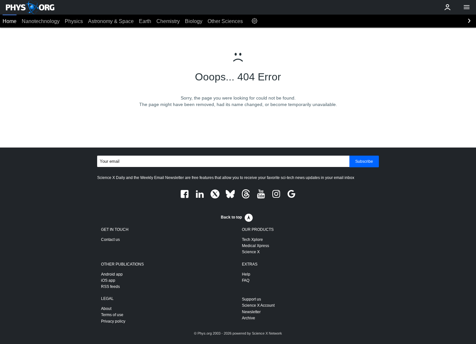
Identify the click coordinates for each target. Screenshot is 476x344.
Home (10, 21)
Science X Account (258, 305)
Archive (248, 318)
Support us (251, 299)
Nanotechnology (41, 21)
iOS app (108, 280)
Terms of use (112, 315)
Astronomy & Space (111, 21)
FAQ (245, 280)
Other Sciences (225, 21)
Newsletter (251, 312)
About (106, 308)
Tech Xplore (252, 239)
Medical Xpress (255, 245)
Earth (145, 21)
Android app (112, 274)
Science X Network (267, 333)
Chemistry (168, 21)
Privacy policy (113, 321)
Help (246, 274)
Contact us (110, 239)
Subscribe (364, 161)
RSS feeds (110, 286)
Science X (251, 252)
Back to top (231, 217)
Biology (193, 21)
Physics (74, 21)
